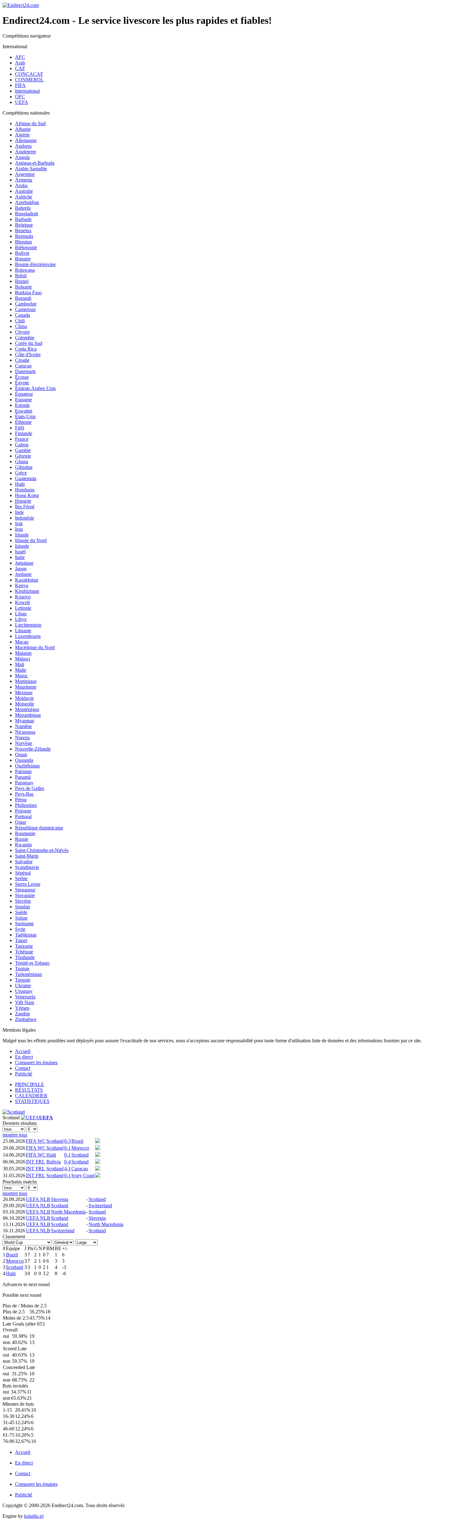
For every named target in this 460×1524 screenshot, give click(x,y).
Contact (22, 1068)
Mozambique (28, 715)
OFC (20, 96)
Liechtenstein (28, 625)
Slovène (23, 901)
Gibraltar (24, 467)
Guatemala (25, 478)
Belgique (24, 225)
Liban (21, 613)
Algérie (22, 134)
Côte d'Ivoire (28, 354)
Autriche (23, 196)
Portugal (23, 816)
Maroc (21, 675)
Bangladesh (26, 213)
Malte (20, 670)
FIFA (20, 85)
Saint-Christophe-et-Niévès (42, 850)
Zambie (22, 1013)
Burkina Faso (28, 292)
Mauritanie (25, 687)
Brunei (21, 281)
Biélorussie (26, 247)
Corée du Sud (28, 343)
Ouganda (24, 760)
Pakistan (23, 771)
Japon (21, 568)
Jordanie (23, 574)
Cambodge (26, 303)
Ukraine (23, 985)
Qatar (20, 822)
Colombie (24, 337)
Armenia (23, 179)
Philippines (26, 805)
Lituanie (23, 630)
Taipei (21, 940)
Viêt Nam (24, 1002)
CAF (20, 68)
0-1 (67, 1148)
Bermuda (24, 236)
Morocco (80, 1148)
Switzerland (100, 1205)
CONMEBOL (29, 79)
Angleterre (25, 151)
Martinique (26, 681)
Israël (20, 551)
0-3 (67, 1141)
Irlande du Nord (31, 540)
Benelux (23, 230)
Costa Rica (26, 348)
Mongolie (24, 703)
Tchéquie (24, 951)
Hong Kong (27, 495)
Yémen (22, 1008)
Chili (20, 320)
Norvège (23, 743)
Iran (19, 529)
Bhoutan (23, 241)
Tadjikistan (26, 934)
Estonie (22, 405)
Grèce (21, 472)
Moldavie (24, 698)
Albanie (23, 129)
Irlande (22, 534)
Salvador (24, 861)
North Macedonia (68, 1211)
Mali (19, 664)
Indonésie (24, 518)
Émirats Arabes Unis (35, 388)
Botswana (25, 270)
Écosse (22, 377)
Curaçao (23, 365)
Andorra (23, 146)
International (27, 91)
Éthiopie (23, 422)
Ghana (21, 461)
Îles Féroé (24, 506)
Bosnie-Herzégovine (35, 264)
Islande (22, 546)
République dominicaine (39, 827)
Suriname (24, 923)
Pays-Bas (24, 794)
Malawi (22, 658)
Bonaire (23, 258)
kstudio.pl (33, 1516)
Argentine (25, 174)
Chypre (22, 332)
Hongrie (23, 501)
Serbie (21, 878)
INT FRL (35, 1161)
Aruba (21, 185)
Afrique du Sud (30, 123)
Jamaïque (24, 563)
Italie (20, 557)
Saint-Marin (26, 856)
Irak (19, 523)
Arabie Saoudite (31, 168)
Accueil (22, 1051)
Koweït (22, 602)
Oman (21, 754)
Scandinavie (27, 867)
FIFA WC (36, 1141)
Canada (22, 315)
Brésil (21, 275)
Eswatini (23, 410)
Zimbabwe (25, 1019)
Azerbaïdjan (27, 202)
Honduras (24, 489)
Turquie (22, 980)
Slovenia (59, 1199)
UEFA (21, 102)
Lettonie (23, 608)
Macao (21, 641)
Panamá (23, 777)
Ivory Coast (83, 1175)
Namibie (23, 726)
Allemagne (26, 140)
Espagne (23, 399)
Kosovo (23, 596)
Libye (21, 619)
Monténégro (27, 709)
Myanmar (24, 720)
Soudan (22, 906)
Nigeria (22, 737)
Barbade (23, 219)
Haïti (20, 484)
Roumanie (25, 833)
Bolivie (22, 253)
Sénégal (23, 872)
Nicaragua (25, 732)
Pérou (21, 799)
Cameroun (25, 309)
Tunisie (22, 968)
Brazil (77, 1141)
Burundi (23, 298)
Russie (21, 839)
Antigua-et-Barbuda (34, 163)
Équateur (24, 394)
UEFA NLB (38, 1199)
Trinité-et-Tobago (32, 963)
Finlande (23, 433)
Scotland (55, 1141)
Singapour (25, 889)
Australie (24, 191)
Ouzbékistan (27, 765)
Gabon (21, 444)
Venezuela (25, 996)
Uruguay (24, 991)
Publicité (23, 1073)
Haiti (51, 1154)
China (21, 326)
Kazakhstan (26, 579)
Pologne (23, 810)
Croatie (22, 360)
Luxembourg (28, 636)
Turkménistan (28, 974)
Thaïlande (25, 957)
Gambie (23, 450)
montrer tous (15, 1134)
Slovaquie (25, 895)
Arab (20, 62)
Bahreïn (23, 208)
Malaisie (23, 653)
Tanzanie (24, 946)
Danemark (25, 371)
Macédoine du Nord (35, 647)
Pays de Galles (29, 788)
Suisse (21, 918)
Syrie (20, 929)
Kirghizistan (27, 591)
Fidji (19, 427)
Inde (19, 512)
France (21, 439)
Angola (22, 157)
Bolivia (53, 1161)
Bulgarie (23, 287)
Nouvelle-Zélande (33, 749)
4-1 (67, 1168)
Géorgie (23, 456)
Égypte (22, 382)
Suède (21, 912)
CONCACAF (29, 74)
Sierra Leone (27, 884)
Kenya (21, 585)
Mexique (24, 692)
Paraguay (24, 782)
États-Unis (25, 416)
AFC (20, 57)
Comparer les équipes (36, 1062)
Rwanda (23, 844)
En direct (24, 1057)
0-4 (67, 1161)
